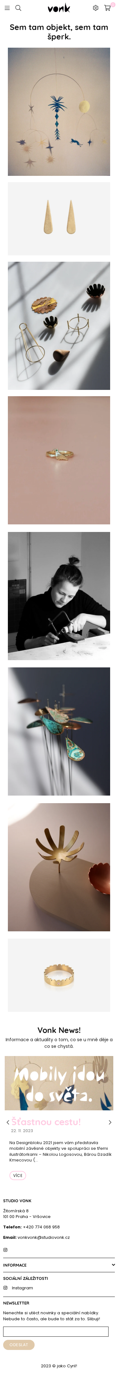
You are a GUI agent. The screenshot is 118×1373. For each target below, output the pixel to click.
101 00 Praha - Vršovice (27, 1217)
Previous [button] (8, 1122)
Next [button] (110, 1122)
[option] (59, 1123)
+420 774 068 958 (41, 1227)
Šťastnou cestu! (46, 1122)
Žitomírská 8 (16, 1211)
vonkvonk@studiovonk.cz (44, 1237)
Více (17, 1175)
